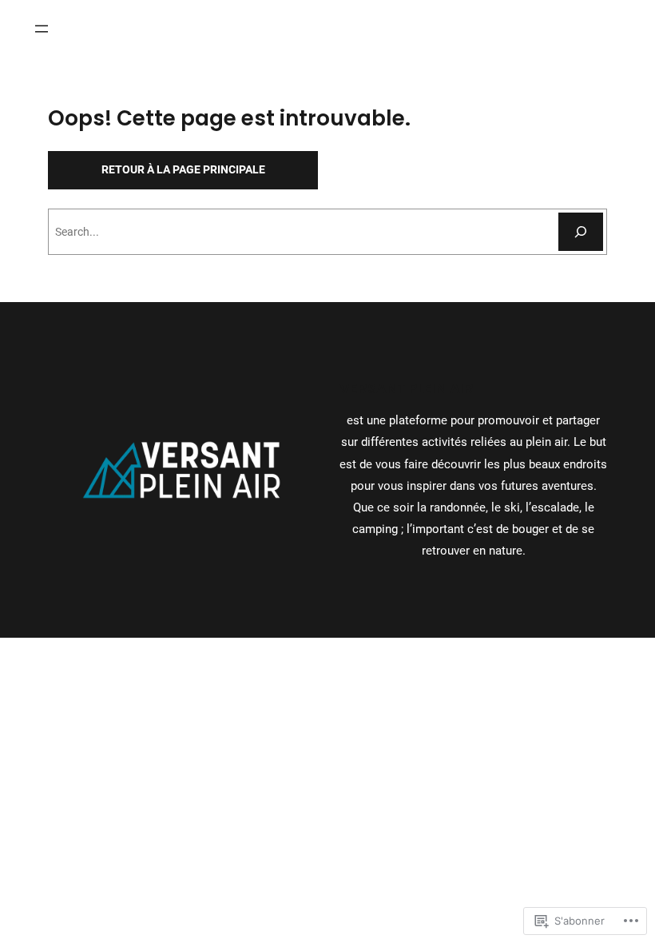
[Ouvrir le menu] (41, 28)
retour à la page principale (183, 169)
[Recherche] (580, 232)
